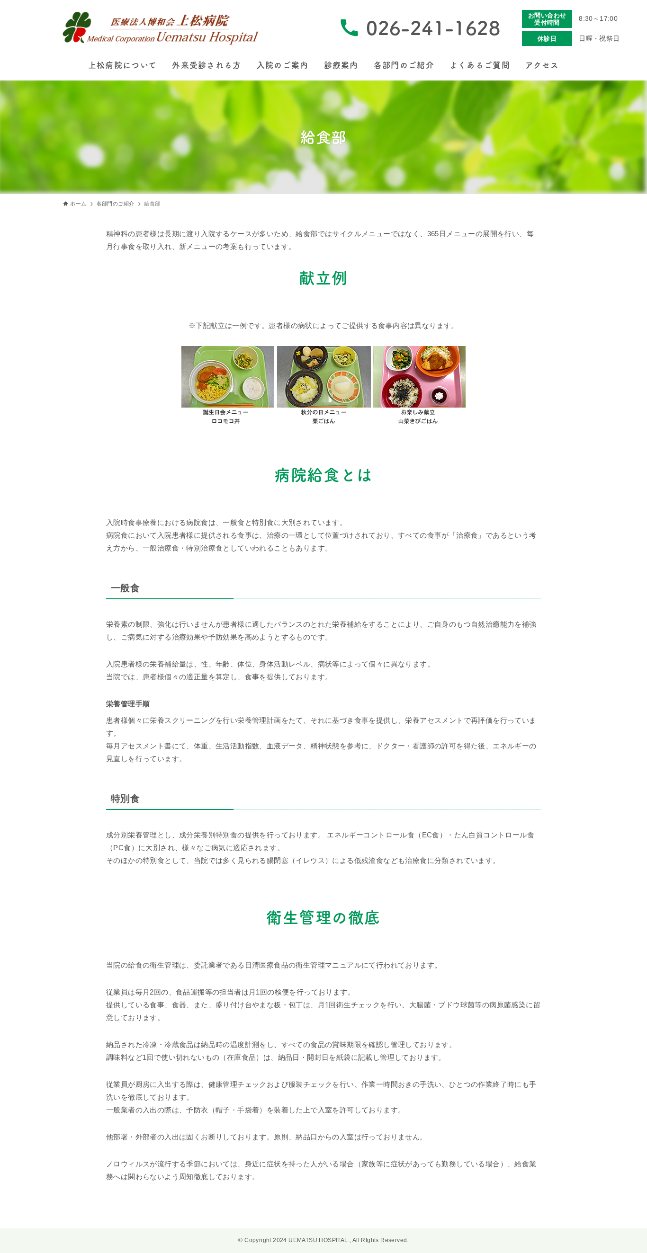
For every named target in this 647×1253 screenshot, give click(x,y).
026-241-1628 (433, 27)
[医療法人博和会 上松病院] (162, 27)
